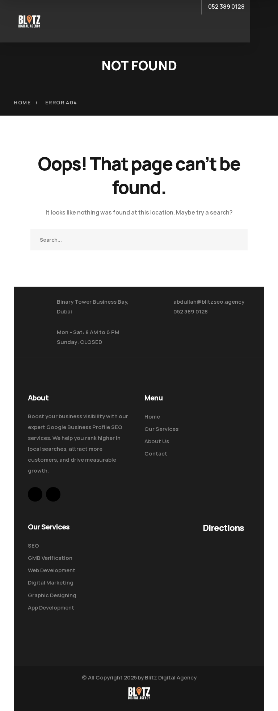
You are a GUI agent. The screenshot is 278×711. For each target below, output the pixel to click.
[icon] (35, 494)
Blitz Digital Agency (171, 677)
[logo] (29, 20)
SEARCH (236, 239)
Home (22, 102)
